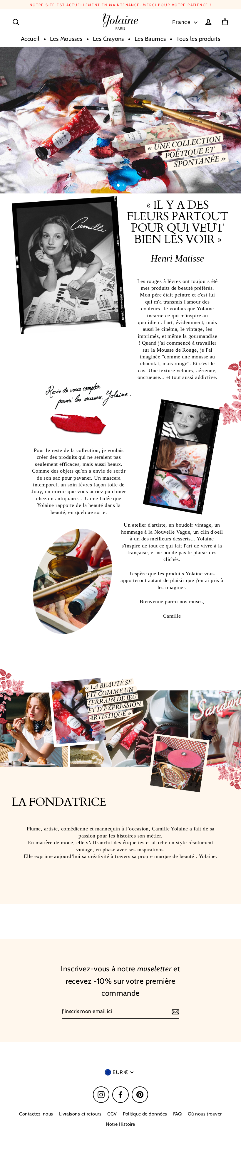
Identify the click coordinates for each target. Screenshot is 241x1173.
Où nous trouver (205, 1114)
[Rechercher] (16, 22)
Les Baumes (150, 38)
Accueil (30, 38)
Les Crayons (108, 38)
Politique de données (145, 1114)
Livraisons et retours (80, 1114)
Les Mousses (66, 38)
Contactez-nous (36, 1114)
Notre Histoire (120, 1124)
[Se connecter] (208, 22)
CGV (112, 1114)
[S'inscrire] (174, 1012)
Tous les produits (198, 38)
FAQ (177, 1114)
